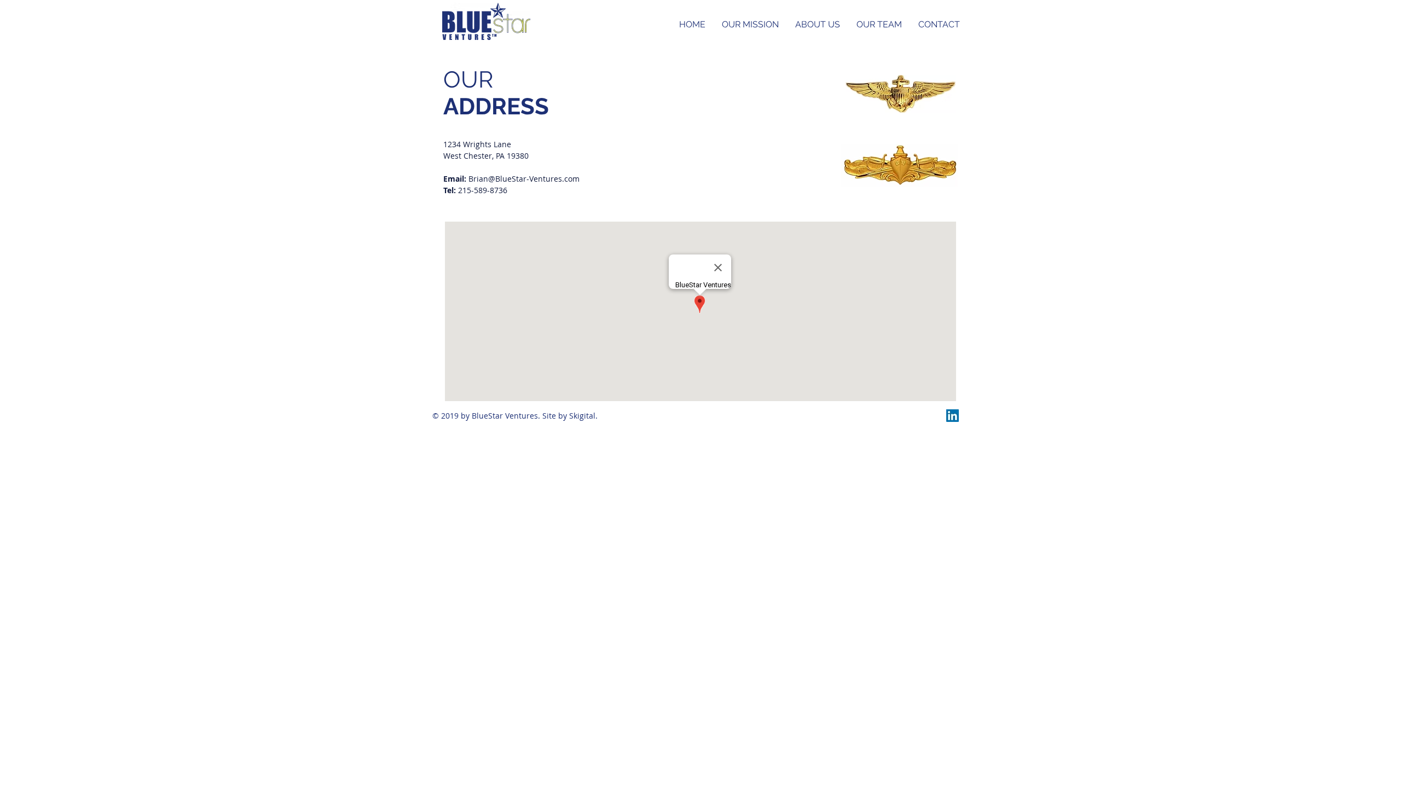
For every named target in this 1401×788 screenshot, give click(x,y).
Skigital (582, 415)
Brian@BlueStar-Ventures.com (524, 178)
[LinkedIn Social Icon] (952, 415)
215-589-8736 (482, 190)
